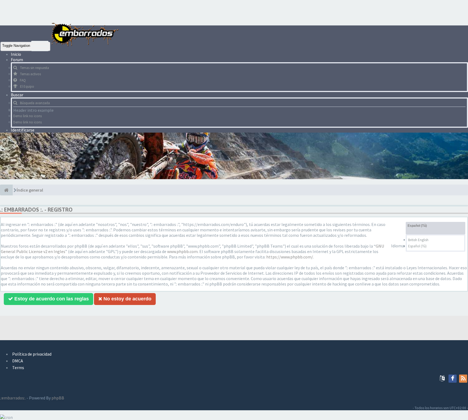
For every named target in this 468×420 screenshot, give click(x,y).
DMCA (17, 360)
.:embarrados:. (13, 398)
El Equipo (27, 86)
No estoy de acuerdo (126, 298)
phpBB (57, 398)
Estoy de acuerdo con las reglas (51, 298)
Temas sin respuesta (34, 67)
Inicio (16, 54)
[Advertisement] (98, 12)
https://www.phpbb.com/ (289, 257)
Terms (18, 367)
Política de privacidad (31, 354)
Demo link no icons (27, 116)
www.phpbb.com (182, 251)
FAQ (23, 80)
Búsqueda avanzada (35, 103)
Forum (17, 59)
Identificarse (22, 130)
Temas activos (30, 74)
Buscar (17, 94)
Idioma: (398, 245)
